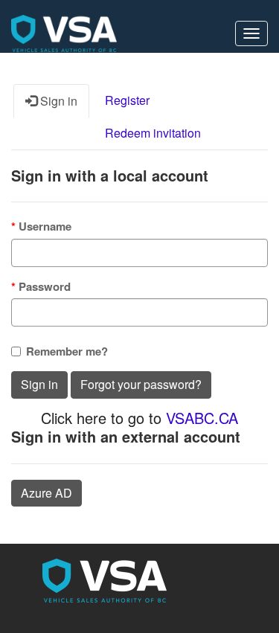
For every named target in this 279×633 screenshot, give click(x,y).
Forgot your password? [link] (141, 384)
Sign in (39, 384)
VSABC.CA (202, 417)
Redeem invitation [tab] (153, 132)
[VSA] (64, 33)
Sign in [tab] (57, 100)
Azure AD (46, 492)
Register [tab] (127, 100)
